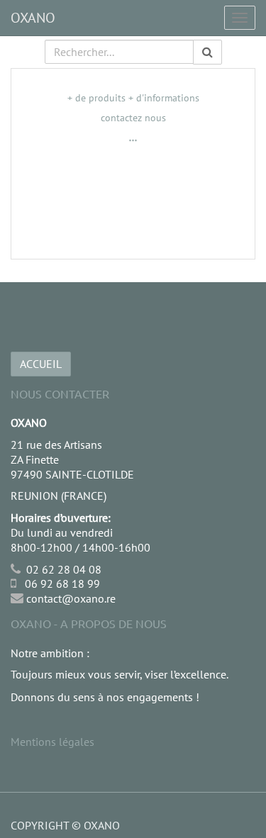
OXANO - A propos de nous (89, 623)
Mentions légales (52, 741)
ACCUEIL (41, 364)
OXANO (33, 18)
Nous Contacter (60, 393)
